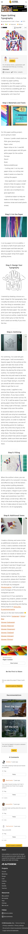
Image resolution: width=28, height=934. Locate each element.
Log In (14, 750)
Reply (14, 774)
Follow (12, 61)
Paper (17, 21)
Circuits (4, 871)
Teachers (4, 888)
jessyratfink (9, 804)
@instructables (8, 913)
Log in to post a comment (14, 845)
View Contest (14, 663)
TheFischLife (9, 826)
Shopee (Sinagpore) (8, 629)
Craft (13, 21)
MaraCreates (9, 780)
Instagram (7, 72)
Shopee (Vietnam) (7, 636)
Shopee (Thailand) (7, 633)
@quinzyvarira (6, 587)
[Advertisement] (14, 8)
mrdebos (8, 762)
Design (4, 876)
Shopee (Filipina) (7, 639)
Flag (5, 771)
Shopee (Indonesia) (8, 622)
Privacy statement (8, 925)
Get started (5, 898)
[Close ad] (25, 6)
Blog (2, 619)
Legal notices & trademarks (10, 930)
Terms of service (20, 923)
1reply (4, 820)
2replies (5, 798)
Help (3, 901)
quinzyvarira (6, 21)
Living (3, 883)
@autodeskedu (8, 916)
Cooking (4, 881)
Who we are (5, 905)
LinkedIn (20, 72)
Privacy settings (19, 925)
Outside (4, 886)
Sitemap (4, 903)
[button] (2, 2)
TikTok (15, 72)
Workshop (4, 874)
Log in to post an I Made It (14, 686)
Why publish (5, 896)
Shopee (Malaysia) (7, 626)
